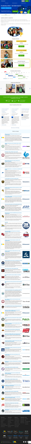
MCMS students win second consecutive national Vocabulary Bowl (13, 282)
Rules (14, 14)
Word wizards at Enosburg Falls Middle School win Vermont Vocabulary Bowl (13, 213)
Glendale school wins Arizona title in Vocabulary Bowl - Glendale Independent (12, 373)
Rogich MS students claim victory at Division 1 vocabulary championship (13, 409)
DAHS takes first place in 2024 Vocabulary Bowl (11, 268)
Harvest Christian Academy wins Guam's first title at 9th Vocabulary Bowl (13, 347)
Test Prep (2, 422)
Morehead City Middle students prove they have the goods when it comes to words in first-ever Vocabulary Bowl (13, 334)
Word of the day (3, 426)
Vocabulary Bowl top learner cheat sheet (25, 109)
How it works (9, 421)
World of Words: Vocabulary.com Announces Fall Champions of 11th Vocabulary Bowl (13, 196)
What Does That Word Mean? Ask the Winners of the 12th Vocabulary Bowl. (13, 134)
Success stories (10, 422)
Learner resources (17, 421)
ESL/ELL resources (17, 422)
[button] (29, 1)
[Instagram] (27, 442)
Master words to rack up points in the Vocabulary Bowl (25, 112)
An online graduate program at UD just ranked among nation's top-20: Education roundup (12, 397)
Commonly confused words (4, 425)
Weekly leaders (22, 421)
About (6, 14)
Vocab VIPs (6, 222)
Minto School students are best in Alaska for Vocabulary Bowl (13, 275)
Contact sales (9, 426)
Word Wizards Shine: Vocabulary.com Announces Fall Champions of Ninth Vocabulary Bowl (12, 310)
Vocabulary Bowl (22, 418)
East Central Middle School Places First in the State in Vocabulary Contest (12, 231)
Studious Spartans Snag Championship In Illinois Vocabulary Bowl (13, 318)
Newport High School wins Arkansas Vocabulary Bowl (12, 329)
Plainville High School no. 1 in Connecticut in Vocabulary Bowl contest (13, 169)
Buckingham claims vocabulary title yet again (11, 151)
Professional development (11, 425)
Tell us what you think (27, 421)
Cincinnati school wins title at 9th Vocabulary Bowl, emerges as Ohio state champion (13, 323)
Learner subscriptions (3, 418)
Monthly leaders (22, 422)
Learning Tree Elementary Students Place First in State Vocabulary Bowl (12, 251)
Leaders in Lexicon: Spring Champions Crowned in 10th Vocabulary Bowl (12, 240)
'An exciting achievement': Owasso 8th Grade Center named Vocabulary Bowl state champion (13, 341)
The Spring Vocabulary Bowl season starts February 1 (15, 114)
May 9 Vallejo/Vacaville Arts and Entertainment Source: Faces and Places (12, 299)
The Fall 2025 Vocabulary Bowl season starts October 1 (5, 114)
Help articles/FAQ (17, 418)
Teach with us (10, 417)
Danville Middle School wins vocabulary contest (11, 367)
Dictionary (2, 421)
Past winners (24, 14)
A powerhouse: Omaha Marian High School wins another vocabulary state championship (13, 385)
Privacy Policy (26, 422)
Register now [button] (15, 11)
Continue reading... (4, 124)
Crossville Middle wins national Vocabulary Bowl (11, 178)
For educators (9, 418)
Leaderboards (22, 417)
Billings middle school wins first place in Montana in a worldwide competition (12, 161)
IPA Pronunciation (17, 425)
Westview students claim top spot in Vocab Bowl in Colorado (13, 260)
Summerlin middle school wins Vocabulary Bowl (11, 391)
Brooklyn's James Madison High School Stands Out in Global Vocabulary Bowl (13, 187)
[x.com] (25, 442)
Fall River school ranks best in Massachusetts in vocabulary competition (13, 361)
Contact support (16, 426)
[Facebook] (23, 442)
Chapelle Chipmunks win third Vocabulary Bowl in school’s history (13, 143)
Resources (16, 417)
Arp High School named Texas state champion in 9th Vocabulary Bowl (12, 354)
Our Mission (26, 418)
